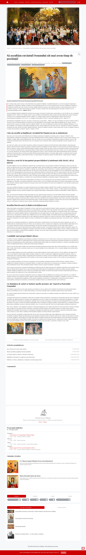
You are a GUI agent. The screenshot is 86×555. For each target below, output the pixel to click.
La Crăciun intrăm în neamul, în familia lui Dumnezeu (20, 354)
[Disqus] (43, 386)
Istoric (40, 422)
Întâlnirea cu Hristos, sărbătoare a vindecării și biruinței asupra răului (24, 359)
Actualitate (21, 2)
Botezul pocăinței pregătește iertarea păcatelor (27, 340)
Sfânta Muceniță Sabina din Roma (30, 476)
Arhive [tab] (70, 496)
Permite (63, 552)
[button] (78, 2)
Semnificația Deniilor (20, 526)
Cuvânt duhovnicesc (36, 2)
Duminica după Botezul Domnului (13, 64)
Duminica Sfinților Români (63, 499)
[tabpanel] (43, 500)
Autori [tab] (52, 496)
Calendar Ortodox (14, 456)
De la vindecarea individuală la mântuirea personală (58, 340)
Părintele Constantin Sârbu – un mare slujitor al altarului (29, 534)
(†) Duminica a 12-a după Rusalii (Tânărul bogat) (22, 435)
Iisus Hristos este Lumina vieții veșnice (16, 349)
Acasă (8, 48)
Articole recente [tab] (62, 507)
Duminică (9, 433)
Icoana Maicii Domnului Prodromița (24, 518)
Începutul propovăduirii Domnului (38, 64)
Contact (45, 422)
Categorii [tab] (16, 496)
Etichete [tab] (35, 496)
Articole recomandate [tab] (25, 507)
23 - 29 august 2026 (12, 429)
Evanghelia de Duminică (26, 64)
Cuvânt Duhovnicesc (14, 499)
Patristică (27, 2)
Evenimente (45, 2)
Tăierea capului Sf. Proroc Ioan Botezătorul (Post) (22, 448)
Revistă (51, 2)
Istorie (15, 2)
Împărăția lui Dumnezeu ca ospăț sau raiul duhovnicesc (21, 357)
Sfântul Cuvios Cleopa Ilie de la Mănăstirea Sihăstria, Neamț (24, 63)
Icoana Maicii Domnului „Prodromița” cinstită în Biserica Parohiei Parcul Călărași (35, 511)
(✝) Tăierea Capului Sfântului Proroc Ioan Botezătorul (36, 461)
